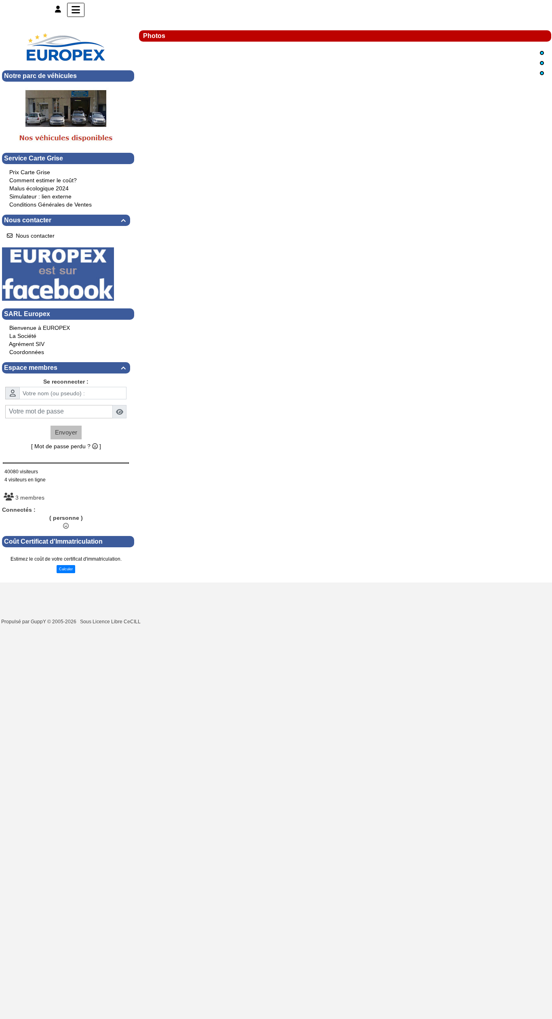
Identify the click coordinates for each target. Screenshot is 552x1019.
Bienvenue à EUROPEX (39, 328)
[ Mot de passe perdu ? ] (66, 446)
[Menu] (75, 10)
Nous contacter (65, 220)
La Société (22, 336)
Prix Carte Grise (29, 172)
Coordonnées (26, 352)
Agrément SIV (26, 344)
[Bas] (542, 73)
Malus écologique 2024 (39, 188)
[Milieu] (542, 63)
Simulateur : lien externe (40, 196)
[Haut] (542, 53)
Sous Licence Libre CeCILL (111, 621)
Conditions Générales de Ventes (50, 204)
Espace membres (65, 367)
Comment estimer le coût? (43, 180)
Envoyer (66, 432)
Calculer (66, 569)
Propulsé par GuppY (24, 621)
